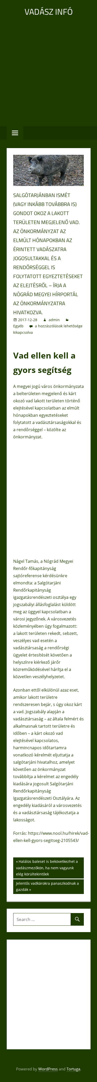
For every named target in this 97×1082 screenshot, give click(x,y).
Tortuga (73, 1068)
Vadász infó (49, 11)
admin (54, 319)
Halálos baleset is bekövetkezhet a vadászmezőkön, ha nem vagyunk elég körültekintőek (47, 867)
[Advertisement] (48, 71)
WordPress (48, 1068)
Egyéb (18, 325)
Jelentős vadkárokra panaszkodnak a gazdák (47, 886)
